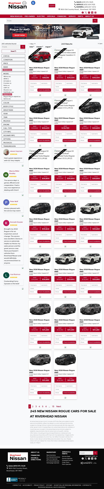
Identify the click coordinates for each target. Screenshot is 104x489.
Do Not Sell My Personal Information (67, 485)
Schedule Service (67, 460)
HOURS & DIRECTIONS (36, 459)
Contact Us (17, 485)
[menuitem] (14, 70)
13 (53, 406)
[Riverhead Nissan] (17, 5)
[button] (33, 3)
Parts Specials (66, 464)
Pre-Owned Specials (53, 461)
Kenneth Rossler (16, 222)
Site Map (49, 485)
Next (58, 406)
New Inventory (51, 455)
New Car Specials (52, 459)
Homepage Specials (53, 463)
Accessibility (27, 485)
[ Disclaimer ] (92, 37)
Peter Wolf (14, 201)
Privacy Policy (39, 485)
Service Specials (67, 458)
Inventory (51, 452)
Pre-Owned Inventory (53, 457)
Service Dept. (66, 456)
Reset (13, 51)
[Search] (95, 21)
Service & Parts (66, 453)
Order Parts (65, 462)
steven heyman (16, 151)
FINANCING (35, 455)
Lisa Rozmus (15, 274)
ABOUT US (35, 452)
